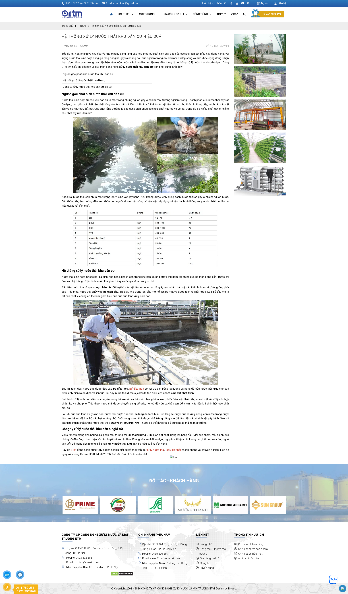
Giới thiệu (124, 14)
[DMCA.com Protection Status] (122, 573)
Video (234, 14)
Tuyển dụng (207, 567)
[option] (80, 505)
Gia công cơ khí (174, 14)
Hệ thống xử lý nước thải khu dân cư (84, 80)
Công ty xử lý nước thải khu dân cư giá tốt (87, 86)
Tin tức (221, 14)
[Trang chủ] (111, 14)
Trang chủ (67, 25)
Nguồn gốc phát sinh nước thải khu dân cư (88, 74)
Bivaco (232, 588)
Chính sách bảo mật (250, 553)
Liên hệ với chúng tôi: (215, 3)
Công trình (200, 14)
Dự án (264, 3)
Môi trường (147, 14)
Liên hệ (281, 3)
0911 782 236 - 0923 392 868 (82, 3)
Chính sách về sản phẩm (253, 549)
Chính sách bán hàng (251, 544)
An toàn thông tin (248, 558)
